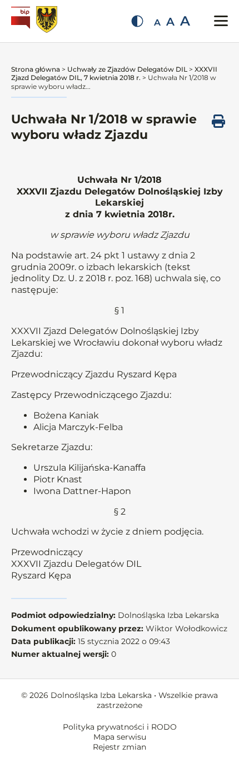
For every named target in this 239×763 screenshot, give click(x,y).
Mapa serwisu (119, 737)
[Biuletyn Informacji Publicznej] (22, 21)
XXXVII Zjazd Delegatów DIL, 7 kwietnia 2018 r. (114, 73)
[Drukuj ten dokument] (218, 121)
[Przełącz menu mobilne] (221, 21)
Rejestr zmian (119, 747)
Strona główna (35, 69)
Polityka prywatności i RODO (120, 727)
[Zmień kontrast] (137, 21)
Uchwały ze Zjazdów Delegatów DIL (127, 69)
